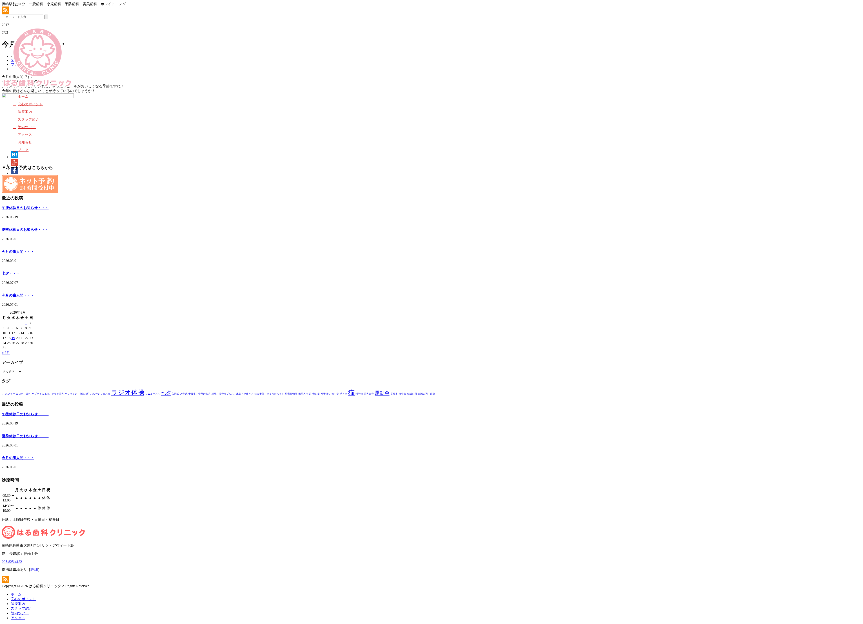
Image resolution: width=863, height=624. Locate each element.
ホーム (23, 96)
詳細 (34, 569)
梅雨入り (303, 394)
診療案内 (25, 112)
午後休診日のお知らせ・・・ (25, 208)
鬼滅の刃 (412, 394)
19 (13, 338)
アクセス (25, 134)
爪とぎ (343, 394)
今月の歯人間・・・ (18, 251)
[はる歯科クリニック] (37, 87)
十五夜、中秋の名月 (199, 394)
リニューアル (152, 394)
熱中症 (335, 394)
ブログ (23, 150)
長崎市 (394, 394)
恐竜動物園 (291, 394)
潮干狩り (326, 394)
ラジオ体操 (127, 392)
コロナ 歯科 (23, 394)
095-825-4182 (12, 562)
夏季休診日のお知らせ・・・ (25, 229)
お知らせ (25, 142)
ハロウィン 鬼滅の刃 (77, 394)
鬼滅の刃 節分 (426, 394)
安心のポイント (30, 104)
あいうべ (10, 394)
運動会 (382, 393)
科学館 (359, 394)
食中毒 (402, 394)
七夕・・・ (11, 273)
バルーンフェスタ (100, 394)
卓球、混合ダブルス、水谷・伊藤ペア (232, 394)
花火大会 (369, 394)
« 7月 (6, 353)
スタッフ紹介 (28, 119)
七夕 (166, 393)
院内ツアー (27, 127)
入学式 (183, 394)
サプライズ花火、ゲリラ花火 (48, 394)
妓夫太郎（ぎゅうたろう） (269, 394)
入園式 (175, 394)
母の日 (316, 394)
